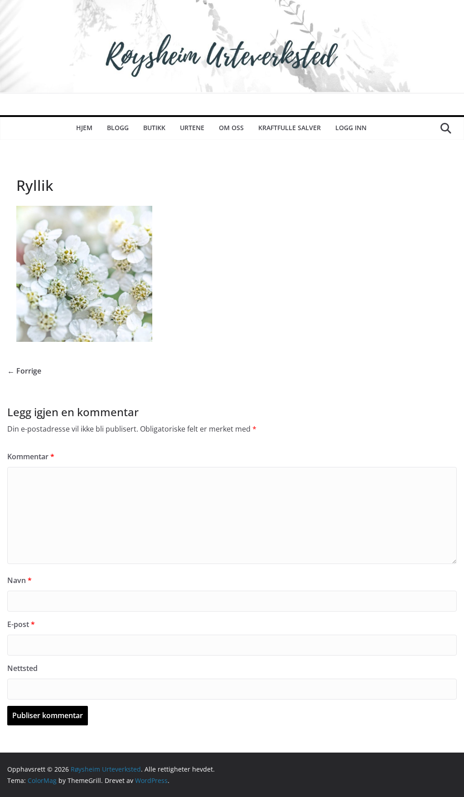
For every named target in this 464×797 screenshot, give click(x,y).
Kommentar (30, 457)
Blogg (118, 127)
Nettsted (22, 668)
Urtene (192, 127)
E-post (21, 624)
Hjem (84, 127)
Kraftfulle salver (289, 127)
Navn (19, 580)
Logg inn (351, 127)
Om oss (231, 127)
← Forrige (24, 371)
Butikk (154, 127)
